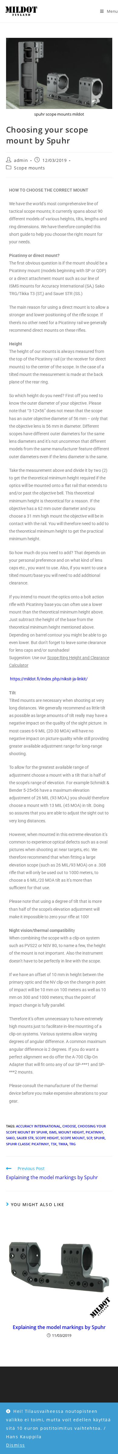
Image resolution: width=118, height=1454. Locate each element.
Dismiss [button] (15, 1445)
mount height (71, 1132)
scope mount (73, 1138)
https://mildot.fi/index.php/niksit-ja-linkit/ (49, 678)
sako (10, 1138)
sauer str (25, 1138)
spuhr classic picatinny (27, 1144)
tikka (62, 1144)
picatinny (94, 1132)
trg (72, 1144)
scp (89, 1138)
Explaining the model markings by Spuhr (59, 1327)
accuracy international (38, 1126)
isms (53, 1132)
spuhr (99, 1138)
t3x (54, 1144)
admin (21, 160)
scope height (47, 1138)
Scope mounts (29, 168)
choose (69, 1126)
